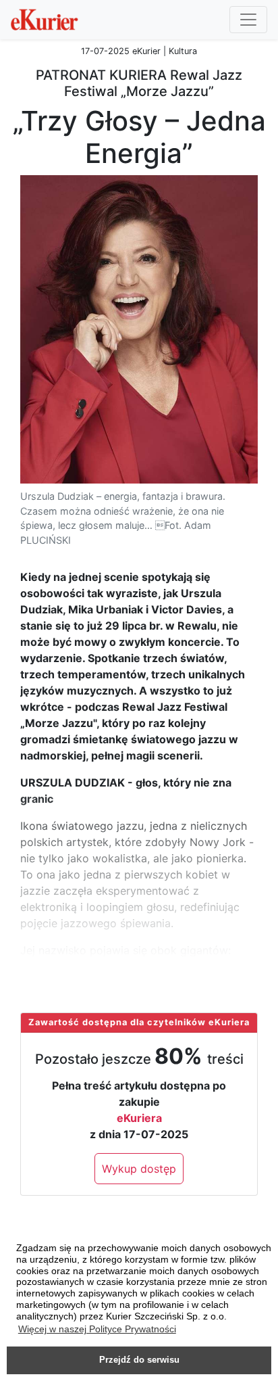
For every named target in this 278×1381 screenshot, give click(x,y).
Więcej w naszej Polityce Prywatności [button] (97, 1329)
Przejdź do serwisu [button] (139, 1360)
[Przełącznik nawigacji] (248, 19)
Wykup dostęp (139, 1168)
